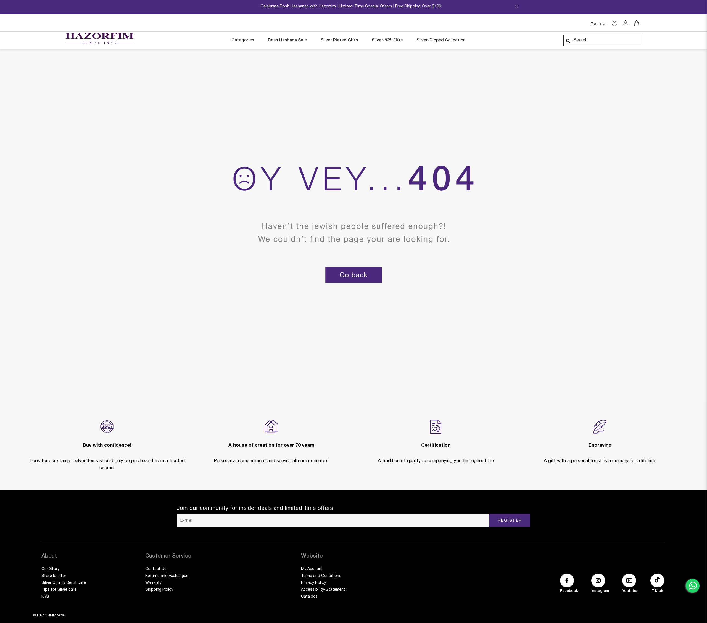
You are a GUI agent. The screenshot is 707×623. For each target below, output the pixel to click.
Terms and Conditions (321, 576)
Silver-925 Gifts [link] (387, 40)
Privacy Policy (313, 583)
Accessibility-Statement (323, 590)
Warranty (153, 583)
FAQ (45, 596)
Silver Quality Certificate (63, 583)
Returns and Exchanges (166, 576)
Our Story (50, 569)
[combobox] (602, 40)
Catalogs (309, 596)
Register (510, 521)
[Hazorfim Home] (99, 38)
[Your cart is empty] (636, 23)
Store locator (53, 576)
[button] (627, 23)
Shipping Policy (159, 590)
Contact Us (156, 569)
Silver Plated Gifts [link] (339, 40)
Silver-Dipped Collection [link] (441, 40)
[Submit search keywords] (568, 41)
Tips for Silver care (58, 590)
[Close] (516, 8)
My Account (312, 569)
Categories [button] (242, 40)
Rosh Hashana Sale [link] (287, 40)
